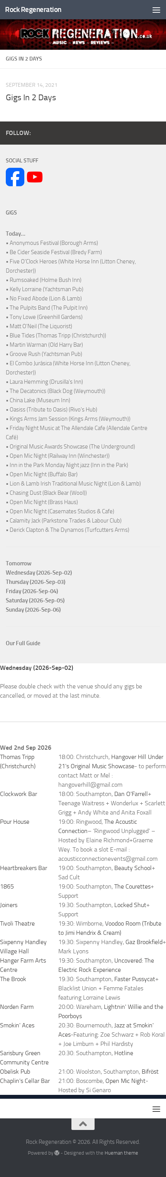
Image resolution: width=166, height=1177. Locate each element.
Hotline (123, 1053)
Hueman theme (121, 1153)
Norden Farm (17, 1006)
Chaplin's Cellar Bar (25, 1080)
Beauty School (133, 868)
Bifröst (150, 1071)
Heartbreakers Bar (23, 868)
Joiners (8, 905)
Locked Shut (130, 905)
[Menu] (156, 9)
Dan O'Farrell (131, 794)
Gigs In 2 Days (31, 98)
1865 (7, 886)
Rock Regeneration (33, 9)
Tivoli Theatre (17, 923)
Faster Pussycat (134, 979)
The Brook (13, 979)
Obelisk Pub (15, 1071)
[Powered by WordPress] (56, 1152)
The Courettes (132, 886)
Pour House (14, 821)
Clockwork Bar (18, 794)
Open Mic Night (125, 1080)
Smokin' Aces (17, 1025)
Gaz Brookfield (144, 942)
